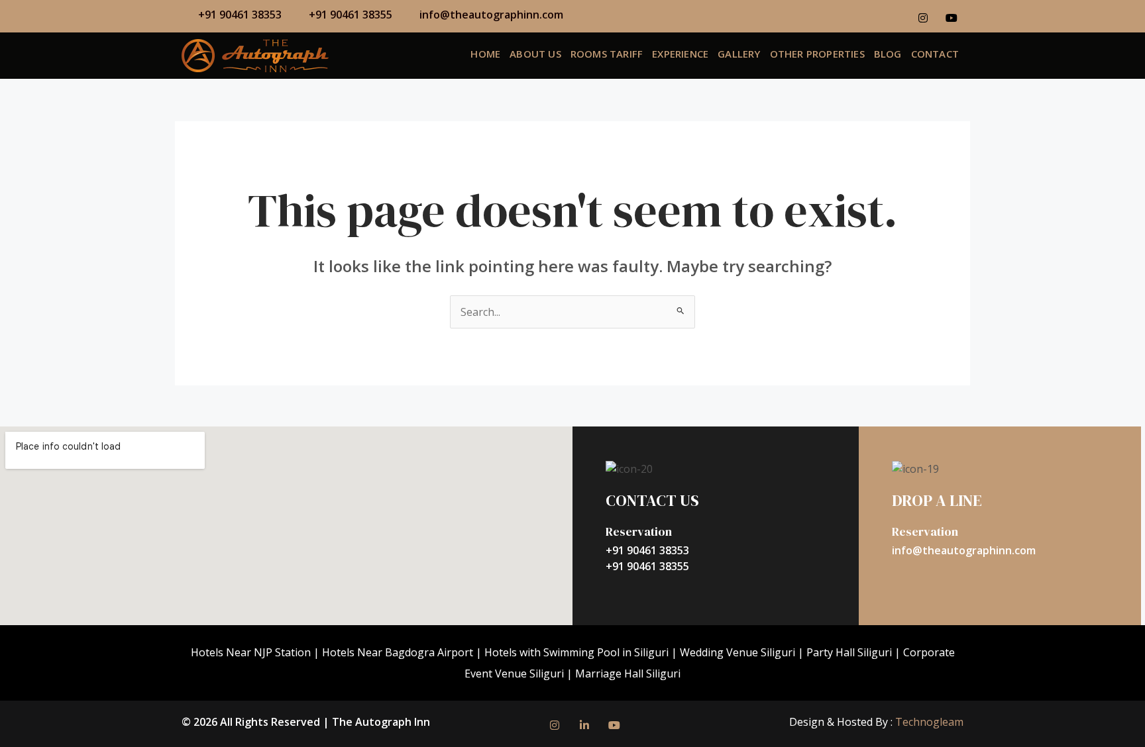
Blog (888, 53)
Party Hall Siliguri (849, 652)
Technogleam (928, 722)
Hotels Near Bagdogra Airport (397, 652)
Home (485, 53)
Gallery (739, 53)
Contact (935, 53)
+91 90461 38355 (647, 566)
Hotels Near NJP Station (251, 652)
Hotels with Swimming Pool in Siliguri (576, 652)
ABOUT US (535, 53)
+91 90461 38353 (647, 550)
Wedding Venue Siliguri (737, 652)
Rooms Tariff (607, 53)
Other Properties (817, 53)
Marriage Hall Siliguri (628, 673)
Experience (680, 53)
